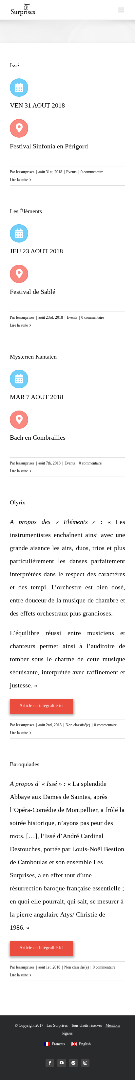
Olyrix (17, 502)
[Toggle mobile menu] (121, 10)
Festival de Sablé (32, 291)
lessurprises (25, 172)
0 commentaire (92, 172)
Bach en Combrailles (38, 437)
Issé (14, 65)
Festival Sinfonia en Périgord (49, 146)
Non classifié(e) (78, 725)
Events (71, 172)
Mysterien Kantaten (33, 356)
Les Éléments (26, 211)
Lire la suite (19, 179)
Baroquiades (24, 764)
